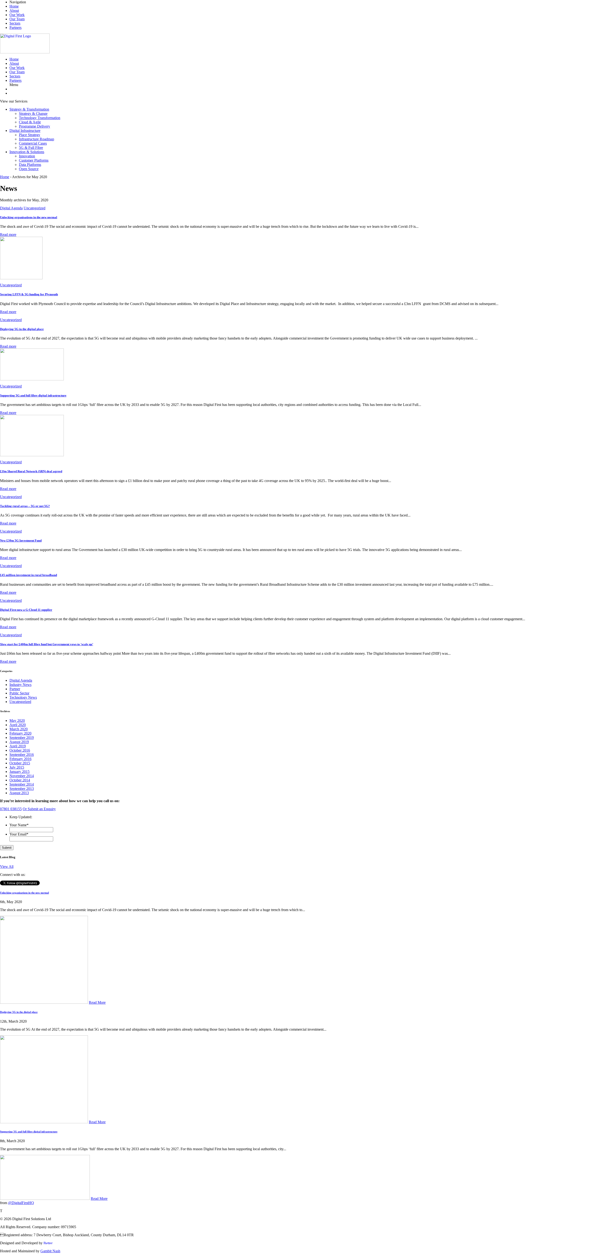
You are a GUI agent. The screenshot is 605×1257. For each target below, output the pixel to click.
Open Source (29, 169)
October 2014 (19, 780)
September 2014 (21, 784)
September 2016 (21, 755)
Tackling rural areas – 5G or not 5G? (25, 506)
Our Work (17, 15)
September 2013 (21, 789)
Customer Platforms (33, 160)
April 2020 (17, 725)
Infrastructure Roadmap (36, 139)
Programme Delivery (34, 126)
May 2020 (17, 721)
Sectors (14, 23)
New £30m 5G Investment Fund (21, 540)
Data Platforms (30, 165)
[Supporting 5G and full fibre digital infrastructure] (32, 379)
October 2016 (19, 750)
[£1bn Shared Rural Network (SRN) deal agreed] (32, 455)
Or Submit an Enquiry (39, 809)
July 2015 (16, 767)
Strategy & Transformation (29, 109)
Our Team (17, 19)
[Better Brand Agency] (51, 1243)
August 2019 (19, 742)
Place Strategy (29, 135)
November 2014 (21, 776)
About (14, 11)
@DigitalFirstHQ (21, 1203)
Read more (8, 234)
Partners (15, 28)
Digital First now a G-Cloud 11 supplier (26, 609)
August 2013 (19, 793)
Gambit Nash (50, 1251)
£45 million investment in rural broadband (28, 575)
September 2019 (21, 738)
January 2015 (19, 772)
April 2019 (17, 746)
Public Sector (19, 693)
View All (6, 867)
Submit (7, 847)
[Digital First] (25, 52)
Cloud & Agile (30, 122)
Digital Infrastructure (24, 131)
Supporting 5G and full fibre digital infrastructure (33, 395)
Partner (14, 689)
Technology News (23, 697)
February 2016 (20, 759)
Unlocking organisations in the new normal (28, 217)
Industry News (20, 685)
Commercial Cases (33, 143)
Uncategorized (34, 208)
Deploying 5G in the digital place (22, 329)
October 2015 (19, 763)
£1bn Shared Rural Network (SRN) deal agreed (31, 471)
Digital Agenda (11, 208)
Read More (97, 1002)
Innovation (27, 156)
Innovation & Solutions (26, 152)
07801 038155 (11, 809)
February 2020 (20, 733)
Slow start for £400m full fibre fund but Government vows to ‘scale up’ (46, 644)
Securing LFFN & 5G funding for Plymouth (29, 294)
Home (14, 6)
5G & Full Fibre (31, 148)
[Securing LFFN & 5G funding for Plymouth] (21, 278)
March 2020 (18, 729)
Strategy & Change (33, 114)
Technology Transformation (39, 118)
